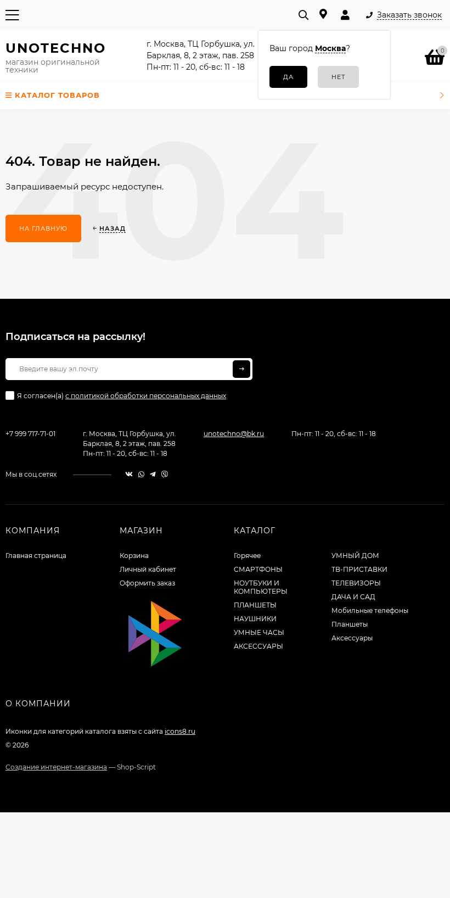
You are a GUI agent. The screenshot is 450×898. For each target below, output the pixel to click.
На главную (43, 228)
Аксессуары (352, 638)
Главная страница (35, 555)
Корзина (134, 555)
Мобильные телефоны (369, 610)
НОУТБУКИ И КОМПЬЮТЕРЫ (261, 587)
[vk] (129, 474)
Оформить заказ (147, 583)
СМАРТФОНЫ (258, 569)
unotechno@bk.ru (234, 434)
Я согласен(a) (121, 396)
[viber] (164, 474)
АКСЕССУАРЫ (258, 646)
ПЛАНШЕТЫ (255, 605)
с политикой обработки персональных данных (145, 396)
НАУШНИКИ (255, 619)
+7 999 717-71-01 (30, 434)
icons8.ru (180, 731)
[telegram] (153, 474)
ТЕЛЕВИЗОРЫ (356, 583)
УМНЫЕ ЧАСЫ (259, 632)
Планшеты (349, 624)
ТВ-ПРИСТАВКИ (359, 569)
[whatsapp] (141, 474)
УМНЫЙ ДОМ (355, 555)
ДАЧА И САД (353, 597)
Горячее (247, 555)
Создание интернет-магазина (56, 767)
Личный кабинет (148, 569)
